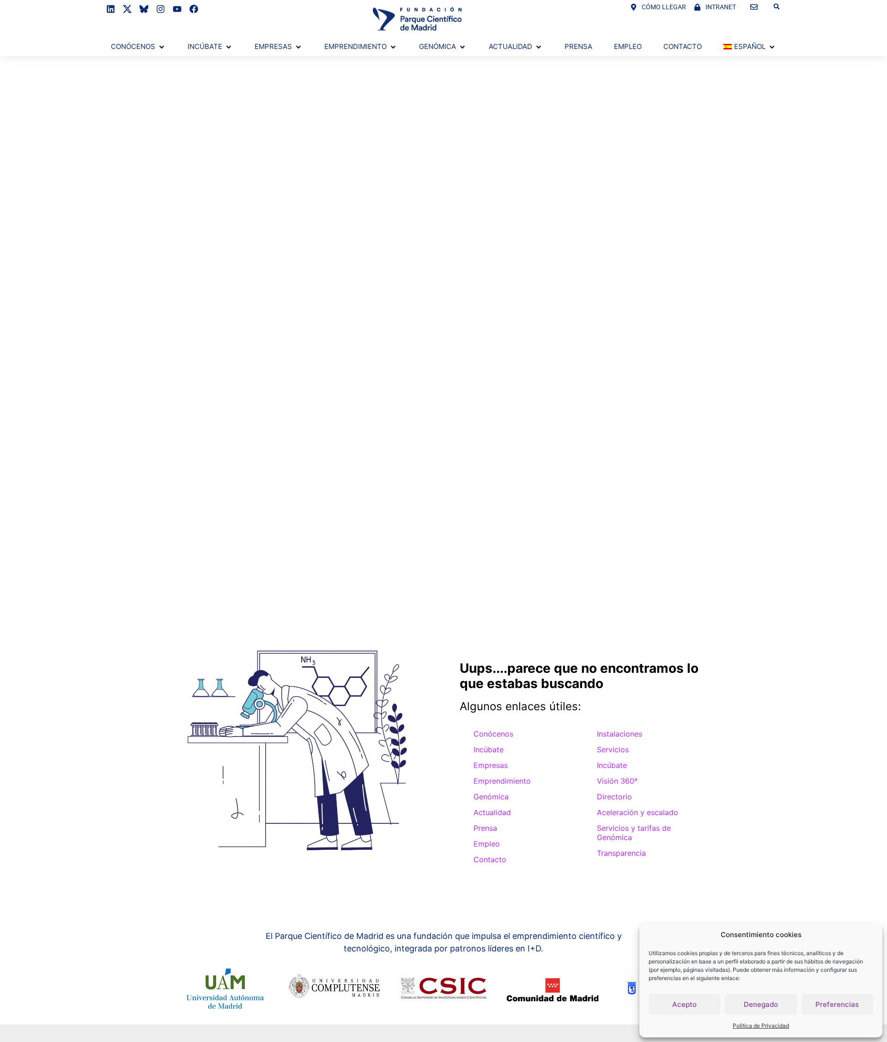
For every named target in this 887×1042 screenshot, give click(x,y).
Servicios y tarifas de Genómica (634, 832)
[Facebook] (193, 9)
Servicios (613, 749)
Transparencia (621, 853)
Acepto (684, 1004)
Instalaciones (619, 733)
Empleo (487, 843)
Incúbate (489, 749)
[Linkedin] (110, 9)
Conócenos (493, 733)
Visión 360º (617, 781)
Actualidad (492, 812)
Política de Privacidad (761, 1025)
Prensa (485, 828)
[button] (776, 6)
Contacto (490, 859)
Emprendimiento (502, 781)
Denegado (761, 1004)
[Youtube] (177, 9)
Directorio (614, 796)
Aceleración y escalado (637, 812)
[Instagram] (160, 9)
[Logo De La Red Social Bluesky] (144, 9)
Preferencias (837, 1004)
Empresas (491, 765)
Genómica (491, 796)
